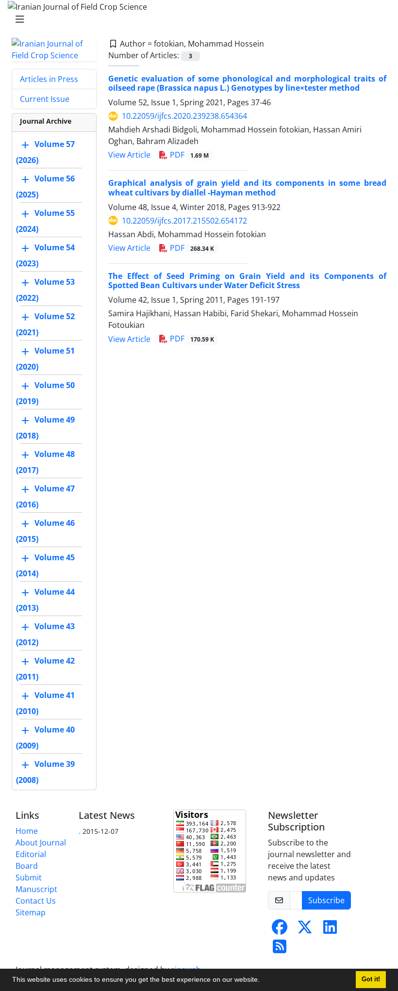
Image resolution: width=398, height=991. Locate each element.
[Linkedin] (330, 930)
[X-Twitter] (304, 930)
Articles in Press (49, 79)
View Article (129, 154)
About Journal (41, 842)
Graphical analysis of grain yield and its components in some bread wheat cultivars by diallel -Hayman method (247, 187)
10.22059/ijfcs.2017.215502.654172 (184, 220)
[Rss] (279, 949)
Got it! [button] (371, 979)
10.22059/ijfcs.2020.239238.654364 (184, 116)
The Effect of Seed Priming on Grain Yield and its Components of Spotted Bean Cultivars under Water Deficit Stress (247, 281)
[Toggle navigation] (196, 19)
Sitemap (31, 912)
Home (27, 831)
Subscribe (326, 900)
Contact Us (36, 900)
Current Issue (44, 99)
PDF (188, 154)
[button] (263, 980)
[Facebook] (279, 930)
